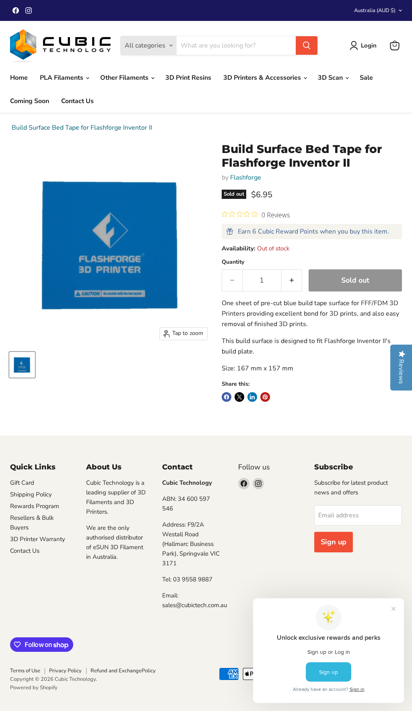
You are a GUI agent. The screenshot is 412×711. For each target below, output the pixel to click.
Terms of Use (25, 670)
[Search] (306, 45)
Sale (366, 77)
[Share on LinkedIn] (252, 397)
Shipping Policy (31, 494)
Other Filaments (125, 77)
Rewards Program (34, 506)
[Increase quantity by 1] (292, 280)
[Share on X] (239, 397)
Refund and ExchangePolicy (123, 670)
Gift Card (22, 483)
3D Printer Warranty (37, 539)
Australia (375, 10)
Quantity (233, 262)
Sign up (333, 542)
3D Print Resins (188, 77)
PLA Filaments (62, 77)
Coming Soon (29, 101)
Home (19, 77)
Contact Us (77, 101)
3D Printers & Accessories (263, 77)
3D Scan (331, 77)
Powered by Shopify (34, 687)
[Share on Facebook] (226, 397)
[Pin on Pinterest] (265, 397)
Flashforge (245, 177)
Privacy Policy (65, 670)
